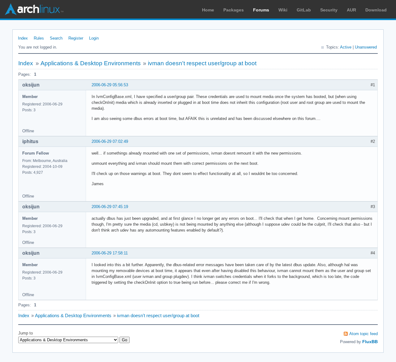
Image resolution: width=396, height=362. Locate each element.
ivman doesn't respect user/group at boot (202, 63)
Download (376, 9)
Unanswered (366, 47)
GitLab (304, 9)
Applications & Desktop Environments (91, 63)
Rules (39, 38)
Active (345, 47)
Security (329, 9)
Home (208, 9)
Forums (261, 9)
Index (23, 38)
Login (94, 38)
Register (75, 38)
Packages (233, 9)
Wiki (282, 9)
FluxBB (370, 341)
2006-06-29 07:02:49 (110, 141)
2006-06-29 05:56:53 (110, 85)
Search (56, 38)
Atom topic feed (363, 333)
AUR (351, 9)
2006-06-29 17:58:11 (110, 253)
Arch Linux (34, 9)
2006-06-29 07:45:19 (110, 206)
